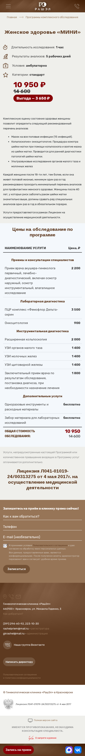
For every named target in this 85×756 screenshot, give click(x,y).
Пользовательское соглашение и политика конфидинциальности (22, 676)
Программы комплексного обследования (52, 17)
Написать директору (19, 661)
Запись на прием (18, 750)
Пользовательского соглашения (50, 545)
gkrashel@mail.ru (14, 633)
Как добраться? (13, 613)
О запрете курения (45, 738)
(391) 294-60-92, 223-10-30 (21, 623)
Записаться (16, 569)
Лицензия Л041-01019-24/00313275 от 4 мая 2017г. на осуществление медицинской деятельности (42, 479)
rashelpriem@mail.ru (16, 628)
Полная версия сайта (45, 720)
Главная (12, 17)
